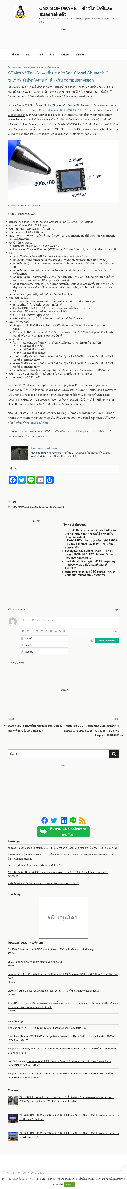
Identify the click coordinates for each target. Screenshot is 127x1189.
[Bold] (23, 631)
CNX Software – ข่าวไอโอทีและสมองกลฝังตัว (75, 11)
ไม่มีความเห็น (53, 67)
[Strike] (37, 631)
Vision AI (29, 507)
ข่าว (28, 54)
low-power (18, 507)
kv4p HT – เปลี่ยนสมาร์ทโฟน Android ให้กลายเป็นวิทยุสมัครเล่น (53, 1027)
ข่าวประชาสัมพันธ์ (38, 422)
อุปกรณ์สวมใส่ (50, 507)
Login (115, 609)
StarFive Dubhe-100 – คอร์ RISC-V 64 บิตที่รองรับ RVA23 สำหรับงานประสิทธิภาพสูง (51, 949)
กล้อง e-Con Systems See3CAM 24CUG (53, 110)
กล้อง (36, 507)
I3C (15, 332)
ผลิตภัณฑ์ (13, 422)
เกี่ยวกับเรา (81, 54)
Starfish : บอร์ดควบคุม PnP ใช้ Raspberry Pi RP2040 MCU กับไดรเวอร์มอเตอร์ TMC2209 (90, 564)
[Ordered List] (41, 631)
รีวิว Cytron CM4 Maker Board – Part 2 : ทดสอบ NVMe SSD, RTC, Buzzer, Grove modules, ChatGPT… (89, 554)
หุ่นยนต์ (41, 507)
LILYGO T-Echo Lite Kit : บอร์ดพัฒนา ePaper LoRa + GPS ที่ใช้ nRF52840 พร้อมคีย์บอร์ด (53, 990)
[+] (68, 631)
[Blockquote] (51, 631)
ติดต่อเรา (65, 54)
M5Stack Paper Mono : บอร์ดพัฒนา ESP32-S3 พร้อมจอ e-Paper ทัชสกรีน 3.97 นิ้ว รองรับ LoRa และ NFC (62, 847)
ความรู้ (40, 54)
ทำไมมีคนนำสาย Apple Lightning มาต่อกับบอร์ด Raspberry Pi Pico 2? (43, 883)
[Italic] (27, 631)
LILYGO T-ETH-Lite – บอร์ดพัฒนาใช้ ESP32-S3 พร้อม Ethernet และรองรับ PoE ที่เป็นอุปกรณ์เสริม (91, 543)
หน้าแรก (15, 54)
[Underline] (32, 631)
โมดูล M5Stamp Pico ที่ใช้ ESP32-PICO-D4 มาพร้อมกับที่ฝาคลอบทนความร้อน (90, 573)
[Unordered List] (46, 631)
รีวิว (52, 54)
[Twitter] (15, 469)
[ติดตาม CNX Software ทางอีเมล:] (63, 831)
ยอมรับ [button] (69, 1184)
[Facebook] (11, 469)
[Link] (60, 631)
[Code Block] (55, 631)
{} (64, 631)
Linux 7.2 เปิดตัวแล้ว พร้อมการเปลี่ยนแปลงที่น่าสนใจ (35, 865)
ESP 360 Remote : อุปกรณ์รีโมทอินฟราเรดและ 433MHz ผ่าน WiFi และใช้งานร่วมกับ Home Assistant (90, 533)
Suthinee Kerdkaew (36, 67)
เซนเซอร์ (60, 507)
